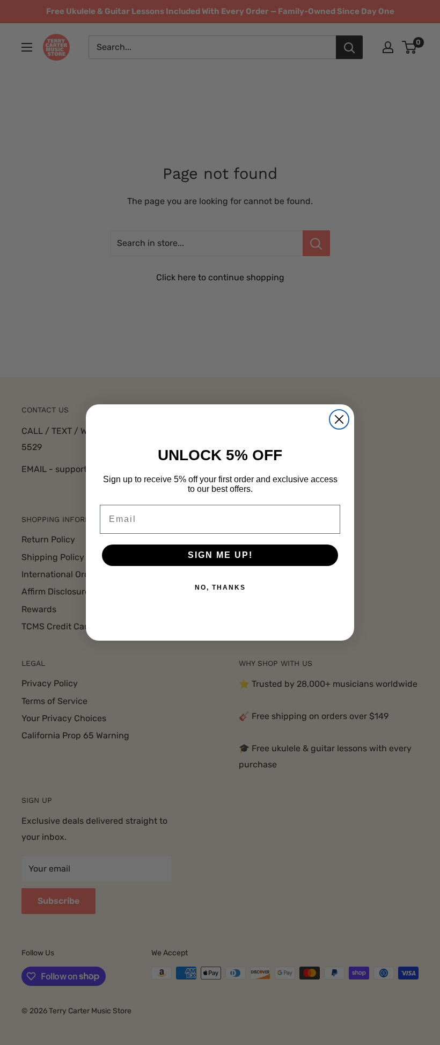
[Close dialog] (339, 419)
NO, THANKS (220, 587)
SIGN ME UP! (220, 555)
